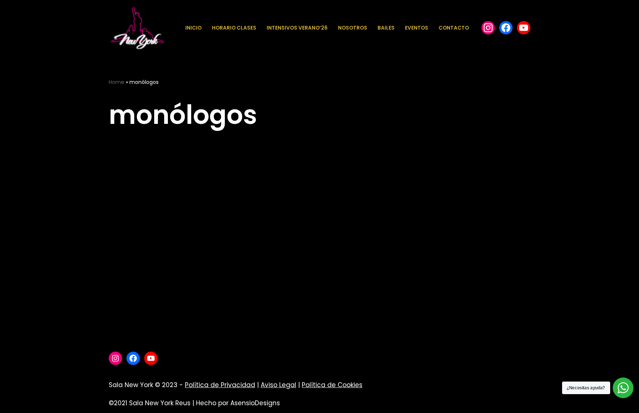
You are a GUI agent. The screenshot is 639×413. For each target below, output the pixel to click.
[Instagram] (115, 358)
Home (116, 82)
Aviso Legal (278, 384)
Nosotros (352, 27)
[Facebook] (488, 27)
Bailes (386, 27)
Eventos (416, 27)
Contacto (454, 27)
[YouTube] (523, 27)
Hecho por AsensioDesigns (238, 403)
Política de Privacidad (220, 384)
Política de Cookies (332, 384)
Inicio (193, 27)
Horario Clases (234, 27)
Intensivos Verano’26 (297, 27)
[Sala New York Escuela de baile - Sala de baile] (137, 28)
